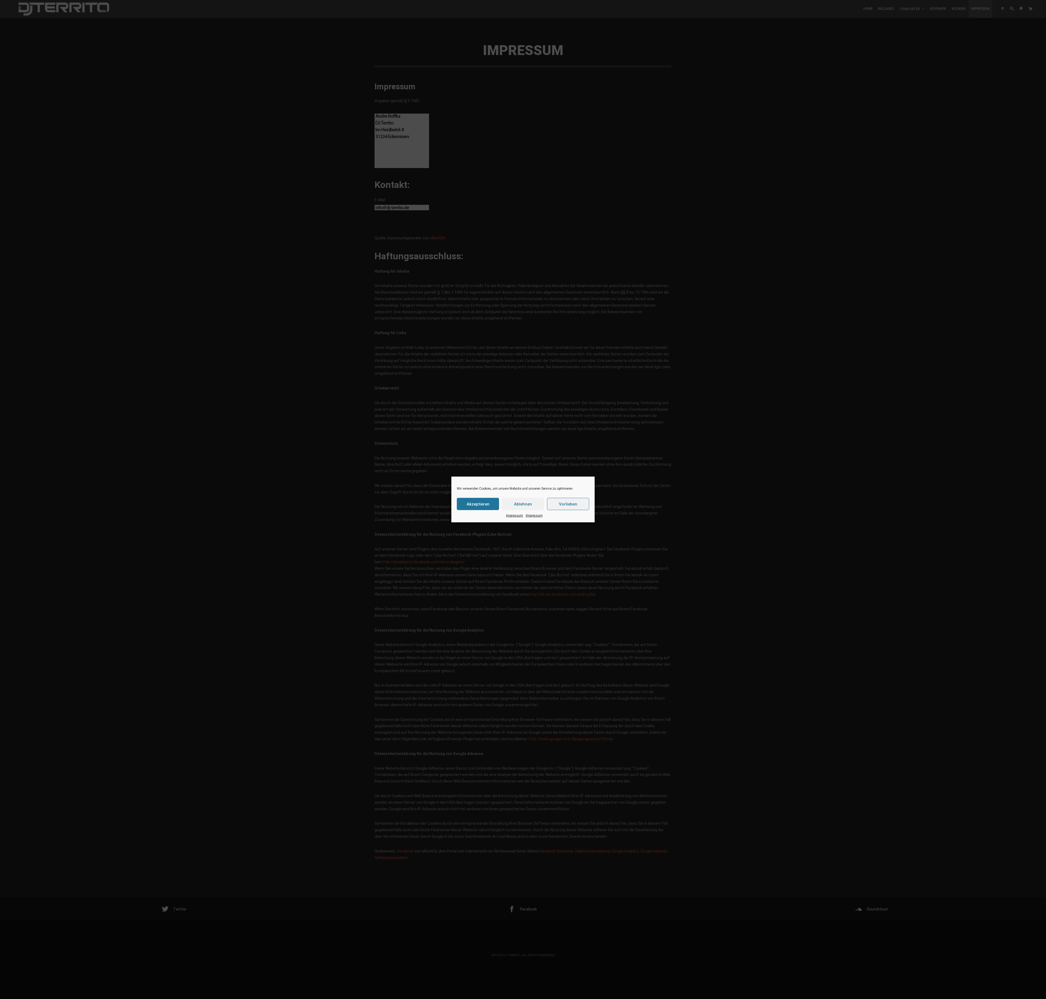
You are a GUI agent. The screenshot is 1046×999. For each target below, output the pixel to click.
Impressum (514, 515)
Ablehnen (523, 503)
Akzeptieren (478, 503)
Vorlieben (568, 503)
